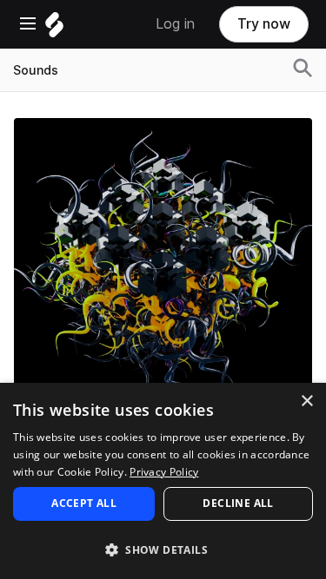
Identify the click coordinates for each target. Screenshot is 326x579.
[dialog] (163, 481)
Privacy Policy (164, 471)
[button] (163, 549)
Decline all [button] (238, 503)
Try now (263, 24)
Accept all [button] (83, 503)
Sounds (35, 70)
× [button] (306, 401)
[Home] (54, 29)
